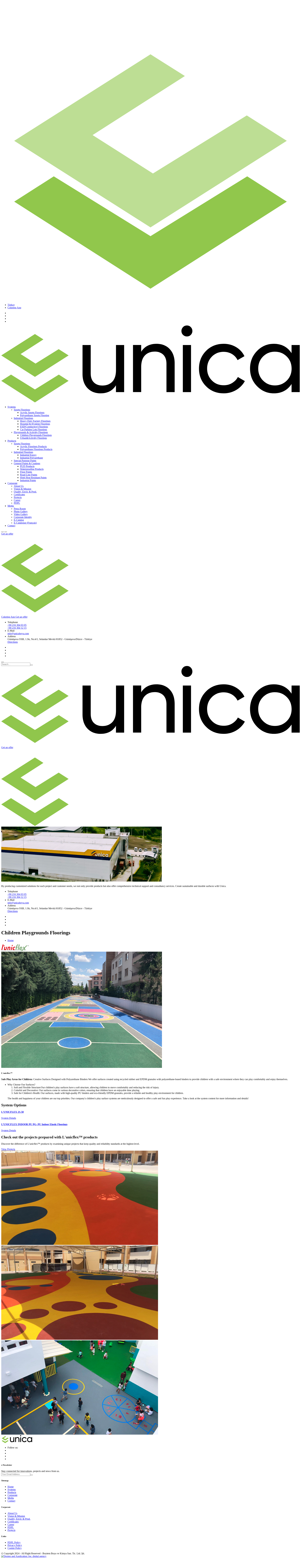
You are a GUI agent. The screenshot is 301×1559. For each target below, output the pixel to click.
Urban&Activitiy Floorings (33, 438)
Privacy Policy (15, 1545)
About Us (19, 486)
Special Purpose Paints (25, 460)
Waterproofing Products (32, 469)
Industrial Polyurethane (31, 457)
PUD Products (27, 466)
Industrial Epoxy (28, 455)
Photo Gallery (21, 511)
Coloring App (14, 307)
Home (11, 940)
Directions (13, 642)
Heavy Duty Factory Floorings (35, 421)
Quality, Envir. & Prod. (25, 491)
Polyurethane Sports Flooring (34, 415)
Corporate (12, 1495)
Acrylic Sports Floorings (32, 412)
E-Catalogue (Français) (25, 522)
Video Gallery (21, 514)
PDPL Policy (14, 1542)
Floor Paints (26, 472)
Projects (18, 497)
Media (11, 1498)
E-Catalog (19, 520)
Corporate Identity (23, 517)
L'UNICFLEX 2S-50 (12, 1112)
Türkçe (11, 304)
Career (17, 500)
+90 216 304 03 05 (17, 625)
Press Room (20, 508)
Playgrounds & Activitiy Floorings (31, 432)
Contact (11, 525)
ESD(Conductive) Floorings (34, 426)
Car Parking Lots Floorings (33, 429)
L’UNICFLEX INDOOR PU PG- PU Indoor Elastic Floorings (34, 1124)
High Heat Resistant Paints (33, 477)
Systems (12, 1489)
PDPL (17, 503)
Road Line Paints (28, 474)
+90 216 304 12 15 (17, 628)
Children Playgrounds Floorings (36, 435)
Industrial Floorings (23, 418)
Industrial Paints (28, 480)
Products (12, 1492)
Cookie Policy (15, 1548)
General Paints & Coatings (27, 463)
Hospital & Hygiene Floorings (35, 423)
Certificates (19, 494)
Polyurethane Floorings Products (36, 449)
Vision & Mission (22, 489)
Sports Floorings (22, 409)
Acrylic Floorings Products (33, 446)
